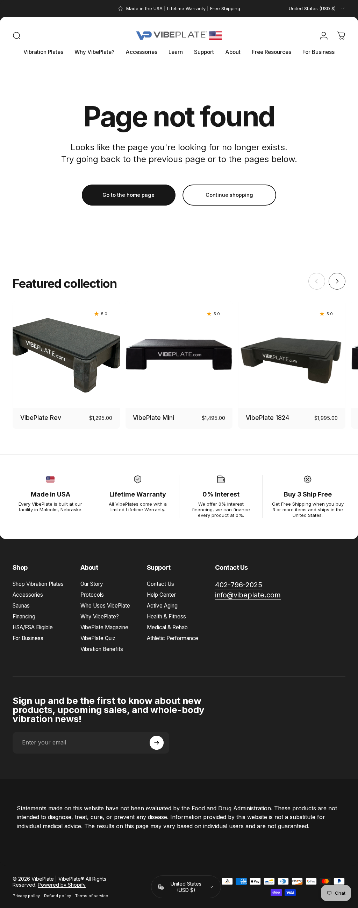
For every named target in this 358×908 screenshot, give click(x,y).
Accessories (28, 594)
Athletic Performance (172, 638)
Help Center (161, 594)
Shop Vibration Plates (38, 584)
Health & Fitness (166, 616)
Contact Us (160, 584)
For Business (28, 638)
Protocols (92, 594)
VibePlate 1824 (267, 417)
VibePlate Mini (153, 417)
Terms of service (91, 895)
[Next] (337, 281)
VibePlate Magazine (104, 627)
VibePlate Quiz (97, 638)
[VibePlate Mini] (179, 354)
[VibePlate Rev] (66, 354)
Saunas (21, 605)
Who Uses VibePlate (105, 605)
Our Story (91, 584)
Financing (24, 616)
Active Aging (162, 605)
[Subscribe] (157, 743)
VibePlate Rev (40, 417)
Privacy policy (26, 895)
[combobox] (317, 8)
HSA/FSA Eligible (33, 627)
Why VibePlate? (99, 616)
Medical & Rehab (167, 627)
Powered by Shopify (62, 885)
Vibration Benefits (101, 649)
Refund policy (57, 895)
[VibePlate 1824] (291, 354)
